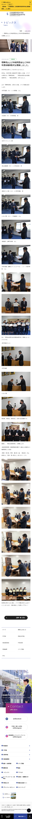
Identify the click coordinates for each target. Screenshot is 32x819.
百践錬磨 (4, 649)
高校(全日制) (21, 636)
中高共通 (20, 642)
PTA (3, 655)
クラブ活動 (21, 649)
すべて (4, 629)
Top (21, 31)
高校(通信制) (5, 642)
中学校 (4, 636)
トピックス (27, 31)
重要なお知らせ (22, 629)
